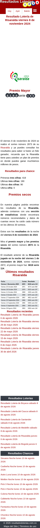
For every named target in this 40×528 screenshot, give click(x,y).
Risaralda (5, 147)
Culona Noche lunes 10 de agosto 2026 (20, 494)
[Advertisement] (20, 45)
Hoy (9, 11)
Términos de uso (28, 526)
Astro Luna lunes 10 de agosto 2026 (18, 474)
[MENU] (35, 10)
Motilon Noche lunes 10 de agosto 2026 (20, 479)
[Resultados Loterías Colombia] (20, 6)
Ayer (18, 11)
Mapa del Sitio (11, 526)
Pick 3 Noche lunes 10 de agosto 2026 (19, 484)
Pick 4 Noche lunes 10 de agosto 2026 (19, 489)
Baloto (27, 11)
